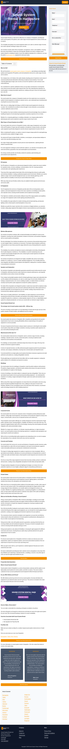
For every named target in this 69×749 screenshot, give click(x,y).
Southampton (27, 699)
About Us (21, 731)
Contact (65, 2)
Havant (26, 701)
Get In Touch (58, 58)
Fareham (26, 703)
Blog (20, 737)
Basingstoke (4, 636)
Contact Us (21, 733)
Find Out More (24, 558)
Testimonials (22, 735)
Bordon (4, 706)
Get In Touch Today (23, 59)
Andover (4, 712)
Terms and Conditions (49, 733)
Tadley (8, 636)
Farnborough (5, 708)
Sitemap (46, 737)
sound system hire (10, 55)
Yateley (4, 701)
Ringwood (26, 720)
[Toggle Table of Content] (13, 64)
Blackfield (26, 716)
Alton (12, 636)
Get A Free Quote (24, 684)
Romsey (26, 696)
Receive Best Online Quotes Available (23, 315)
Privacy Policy (47, 731)
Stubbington (27, 709)
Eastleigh (4, 716)
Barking (16, 636)
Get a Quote (23, 27)
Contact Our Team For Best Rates (24, 158)
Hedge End (27, 694)
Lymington (26, 718)
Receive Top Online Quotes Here (23, 470)
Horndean (4, 719)
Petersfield (5, 714)
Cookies (46, 735)
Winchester (5, 710)
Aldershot (4, 703)
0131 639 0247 (4, 741)
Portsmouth (27, 712)
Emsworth (26, 707)
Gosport (26, 714)
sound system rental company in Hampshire (20, 71)
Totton (25, 705)
